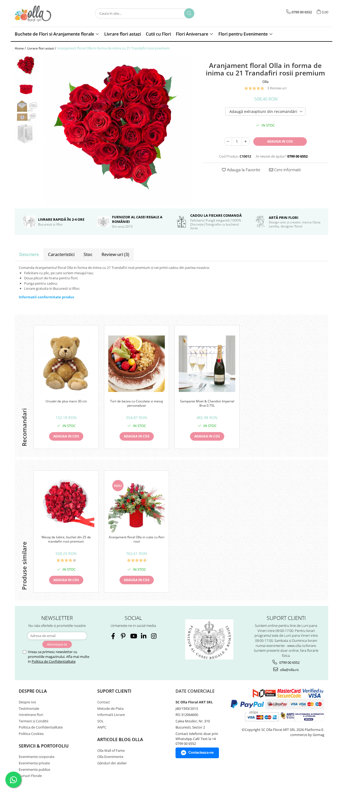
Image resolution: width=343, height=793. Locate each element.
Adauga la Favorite (243, 169)
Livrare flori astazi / (42, 48)
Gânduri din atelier (112, 763)
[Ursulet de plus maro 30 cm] (66, 363)
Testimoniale (29, 708)
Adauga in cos (280, 141)
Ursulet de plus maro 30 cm (66, 401)
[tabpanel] (117, 129)
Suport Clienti (114, 691)
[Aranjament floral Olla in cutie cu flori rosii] (136, 504)
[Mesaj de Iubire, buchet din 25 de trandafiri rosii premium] (66, 504)
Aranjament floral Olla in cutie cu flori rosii (136, 539)
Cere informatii (287, 169)
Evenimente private (34, 763)
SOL (100, 721)
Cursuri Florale (30, 775)
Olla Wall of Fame (111, 750)
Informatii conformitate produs (46, 297)
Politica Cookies (31, 733)
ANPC (101, 727)
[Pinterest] (123, 636)
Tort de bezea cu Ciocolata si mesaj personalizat (136, 403)
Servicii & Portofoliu (44, 746)
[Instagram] (153, 636)
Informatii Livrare (111, 714)
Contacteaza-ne (201, 752)
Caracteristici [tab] (61, 254)
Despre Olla (33, 691)
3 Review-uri (276, 88)
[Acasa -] (41, 13)
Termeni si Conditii (33, 721)
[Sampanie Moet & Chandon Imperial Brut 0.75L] (207, 364)
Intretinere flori (31, 714)
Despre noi (27, 702)
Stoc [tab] (88, 254)
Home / (21, 48)
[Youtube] (133, 636)
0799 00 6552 (289, 662)
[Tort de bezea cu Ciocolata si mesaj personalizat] (136, 364)
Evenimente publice (34, 769)
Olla (265, 81)
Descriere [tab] (29, 254)
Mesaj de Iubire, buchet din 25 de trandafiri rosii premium (66, 539)
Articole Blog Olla (120, 739)
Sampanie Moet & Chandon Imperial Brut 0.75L (207, 403)
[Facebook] (113, 636)
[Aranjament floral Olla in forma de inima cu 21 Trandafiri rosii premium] (117, 129)
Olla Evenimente (110, 756)
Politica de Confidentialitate (54, 661)
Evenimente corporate (36, 756)
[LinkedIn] (143, 636)
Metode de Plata (110, 708)
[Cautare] (189, 13)
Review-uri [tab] (115, 254)
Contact (103, 702)
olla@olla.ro (289, 669)
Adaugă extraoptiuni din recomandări (263, 111)
